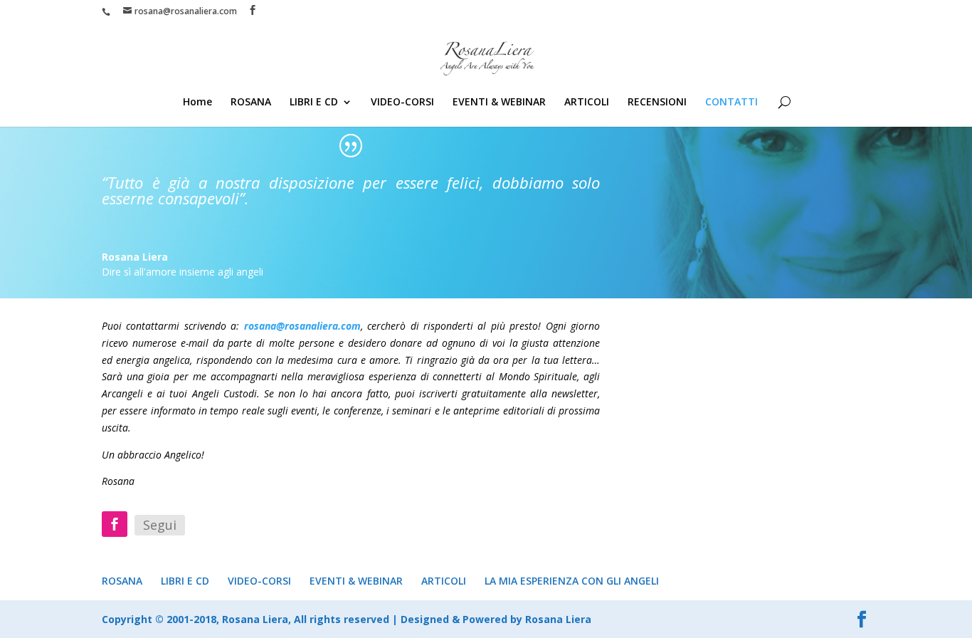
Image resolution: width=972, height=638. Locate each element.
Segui (159, 524)
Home (197, 102)
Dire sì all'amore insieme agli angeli (182, 271)
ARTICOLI (586, 102)
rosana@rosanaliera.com (302, 326)
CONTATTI (731, 102)
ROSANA (251, 102)
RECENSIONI (657, 102)
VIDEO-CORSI (402, 102)
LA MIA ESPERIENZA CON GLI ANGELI (572, 580)
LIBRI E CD (314, 102)
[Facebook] (114, 524)
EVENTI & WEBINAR (499, 102)
